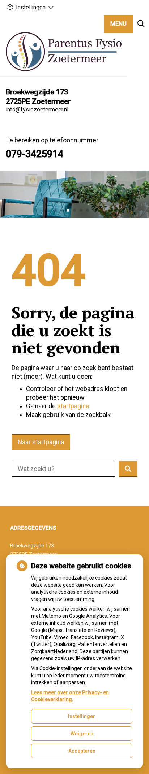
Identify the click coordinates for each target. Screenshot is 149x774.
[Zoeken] (141, 24)
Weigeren (82, 733)
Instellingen (82, 716)
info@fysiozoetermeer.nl (37, 109)
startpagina (73, 406)
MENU (118, 23)
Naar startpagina (41, 442)
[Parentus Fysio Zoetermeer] (64, 51)
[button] (128, 469)
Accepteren (81, 751)
